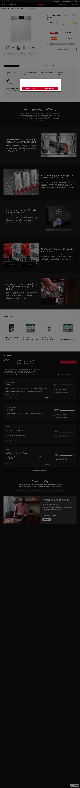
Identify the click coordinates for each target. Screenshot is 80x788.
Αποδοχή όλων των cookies (49, 88)
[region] (40, 85)
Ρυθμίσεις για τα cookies (30, 88)
